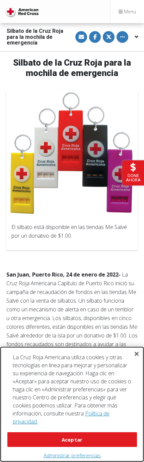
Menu (129, 11)
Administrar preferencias (72, 455)
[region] (72, 404)
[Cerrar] (136, 353)
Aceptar (72, 439)
